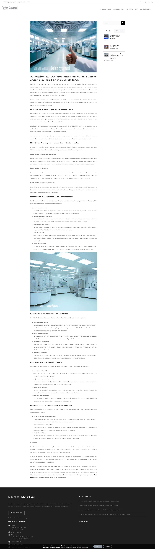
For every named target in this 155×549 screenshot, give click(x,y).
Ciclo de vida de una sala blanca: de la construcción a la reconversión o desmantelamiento (105, 514)
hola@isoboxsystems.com (23, 2)
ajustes (86, 547)
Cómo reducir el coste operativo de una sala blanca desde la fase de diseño (101, 510)
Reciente (119, 31)
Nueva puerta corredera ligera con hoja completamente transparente (99, 505)
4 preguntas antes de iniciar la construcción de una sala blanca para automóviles (116, 56)
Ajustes (107, 546)
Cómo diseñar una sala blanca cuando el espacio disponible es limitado (99, 501)
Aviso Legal (25, 518)
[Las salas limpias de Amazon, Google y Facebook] (106, 36)
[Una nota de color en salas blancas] (106, 46)
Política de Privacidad (14, 518)
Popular (108, 31)
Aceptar (98, 546)
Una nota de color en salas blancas (115, 46)
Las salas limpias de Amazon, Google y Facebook (115, 36)
